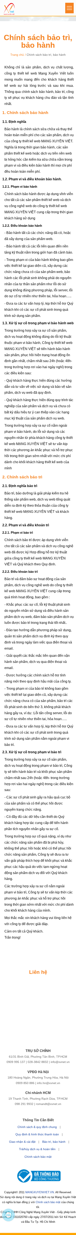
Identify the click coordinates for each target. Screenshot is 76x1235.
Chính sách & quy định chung (37, 1127)
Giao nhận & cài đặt (22, 1141)
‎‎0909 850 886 (25, 1083)
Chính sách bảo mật (38, 1156)
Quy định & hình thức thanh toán (37, 1134)
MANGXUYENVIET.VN (39, 1192)
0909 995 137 (16, 1062)
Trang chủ (17, 54)
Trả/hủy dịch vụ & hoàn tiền (37, 1149)
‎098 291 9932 (24, 1104)
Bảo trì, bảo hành (53, 1141)
